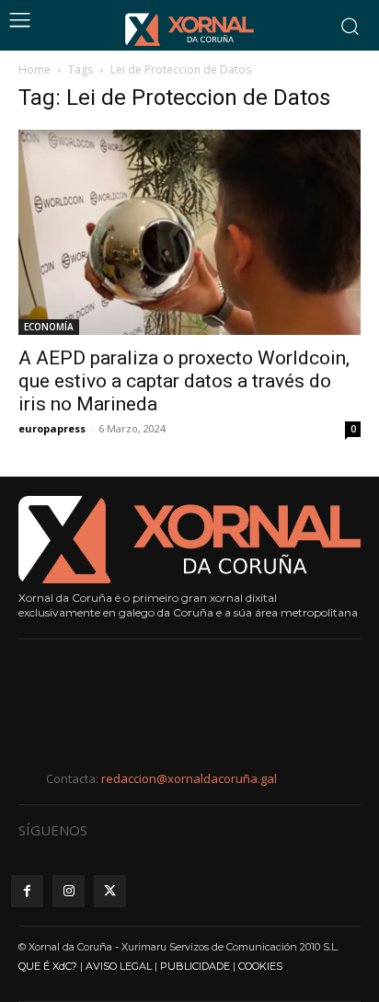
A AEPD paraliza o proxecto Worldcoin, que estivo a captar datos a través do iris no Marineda (184, 381)
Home (34, 69)
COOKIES (260, 966)
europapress (52, 428)
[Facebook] (27, 891)
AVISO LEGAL (119, 966)
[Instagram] (68, 891)
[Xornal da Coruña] (189, 29)
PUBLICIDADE (195, 966)
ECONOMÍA (49, 326)
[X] (110, 891)
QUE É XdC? (47, 966)
